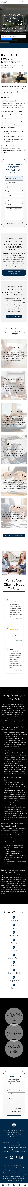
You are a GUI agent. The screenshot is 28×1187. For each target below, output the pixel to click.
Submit (6, 39)
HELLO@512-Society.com (17, 1178)
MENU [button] (25, 2)
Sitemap (6, 1151)
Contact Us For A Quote (14, 536)
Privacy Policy (15, 1151)
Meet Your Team (14, 316)
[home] (4, 1)
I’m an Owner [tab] (12, 178)
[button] (3, 1185)
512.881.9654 (14, 1137)
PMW (14, 1149)
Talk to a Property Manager (14, 272)
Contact (23, 1151)
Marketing (13, 46)
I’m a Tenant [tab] (12, 182)
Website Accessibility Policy (14, 1180)
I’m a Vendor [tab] (12, 187)
